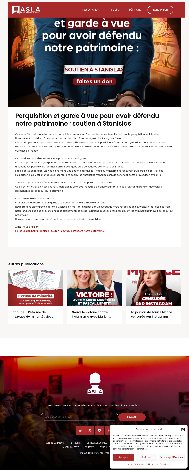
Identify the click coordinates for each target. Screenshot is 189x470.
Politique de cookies (135, 464)
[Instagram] (80, 430)
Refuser (146, 457)
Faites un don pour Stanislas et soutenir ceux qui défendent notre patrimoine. (59, 231)
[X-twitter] (89, 430)
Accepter (124, 457)
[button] (183, 429)
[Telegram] (99, 430)
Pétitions (135, 9)
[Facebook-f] (109, 430)
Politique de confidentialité (158, 464)
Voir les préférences (172, 457)
